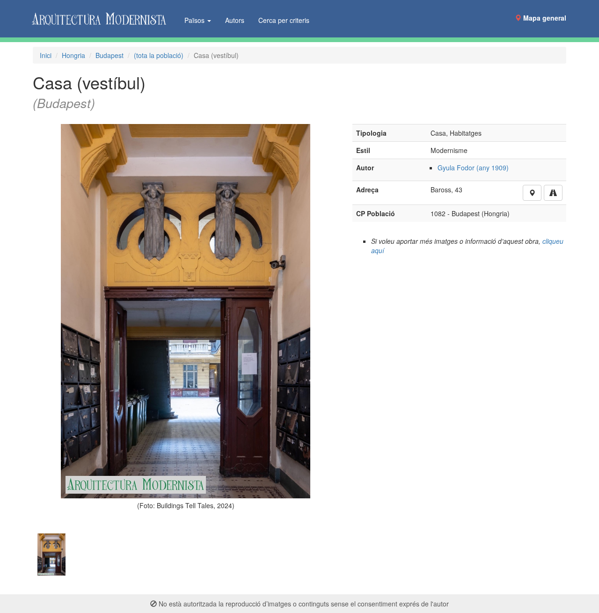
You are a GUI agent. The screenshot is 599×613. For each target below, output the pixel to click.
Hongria (73, 55)
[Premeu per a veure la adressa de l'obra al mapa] (532, 193)
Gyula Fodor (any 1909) (473, 167)
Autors (234, 20)
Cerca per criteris (283, 20)
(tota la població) (158, 55)
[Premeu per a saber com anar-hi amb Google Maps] (553, 193)
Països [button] (195, 20)
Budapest (109, 55)
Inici (45, 55)
